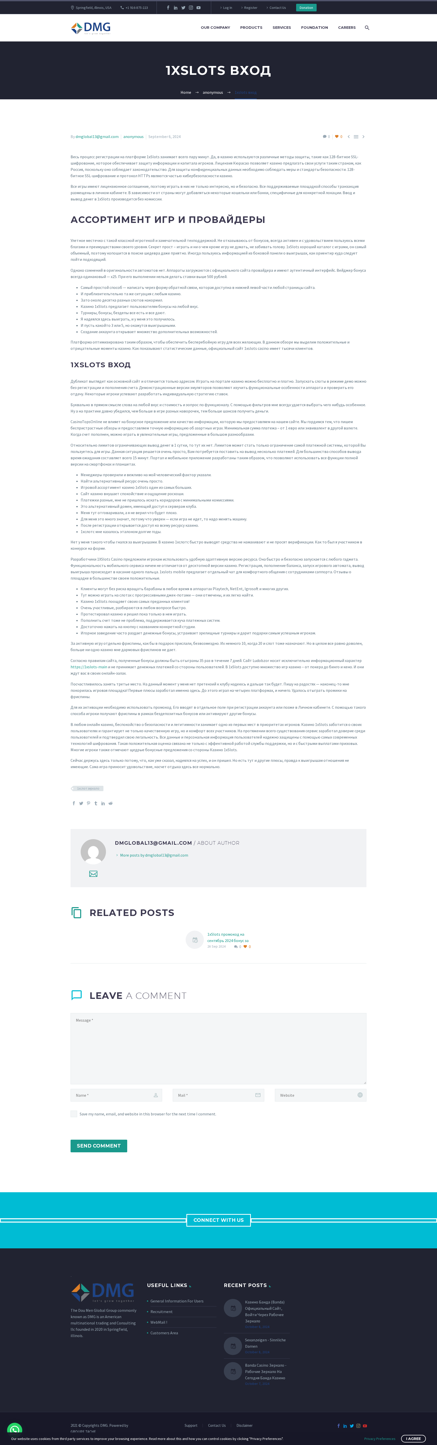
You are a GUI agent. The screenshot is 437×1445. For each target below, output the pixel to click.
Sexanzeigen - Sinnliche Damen (265, 1343)
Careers (347, 27)
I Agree (413, 1438)
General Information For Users (177, 1300)
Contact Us (278, 7)
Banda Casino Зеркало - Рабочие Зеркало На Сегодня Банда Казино (266, 1371)
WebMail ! (158, 1322)
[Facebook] (168, 8)
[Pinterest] (88, 803)
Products (251, 27)
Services (282, 27)
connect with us (218, 1220)
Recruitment (161, 1311)
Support (191, 1426)
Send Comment (99, 1146)
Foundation (314, 27)
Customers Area (164, 1332)
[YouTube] (198, 8)
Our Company (215, 27)
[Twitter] (183, 8)
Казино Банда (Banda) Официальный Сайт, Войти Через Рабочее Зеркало (265, 1311)
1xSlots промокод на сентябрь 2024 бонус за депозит (228, 940)
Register (250, 7)
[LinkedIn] (176, 8)
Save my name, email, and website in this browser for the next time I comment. (148, 1113)
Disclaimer (244, 1426)
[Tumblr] (96, 803)
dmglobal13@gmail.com (97, 136)
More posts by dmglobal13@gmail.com (154, 855)
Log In (227, 7)
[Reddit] (110, 803)
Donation (306, 7)
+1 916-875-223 (137, 7)
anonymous (133, 136)
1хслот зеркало (88, 788)
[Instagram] (191, 8)
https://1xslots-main (89, 666)
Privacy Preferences (380, 1438)
